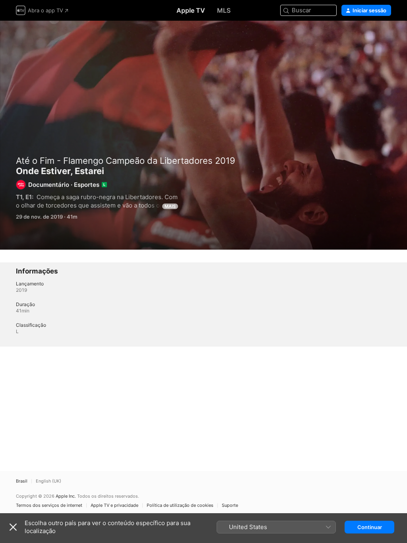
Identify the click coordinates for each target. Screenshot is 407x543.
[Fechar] (13, 527)
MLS (224, 10)
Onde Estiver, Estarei (203, 135)
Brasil (21, 481)
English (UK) (48, 481)
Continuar (369, 527)
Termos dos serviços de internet (49, 505)
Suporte (230, 505)
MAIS (170, 206)
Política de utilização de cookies (180, 505)
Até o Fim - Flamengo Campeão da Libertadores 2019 (125, 160)
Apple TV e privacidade (114, 505)
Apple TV (190, 10)
